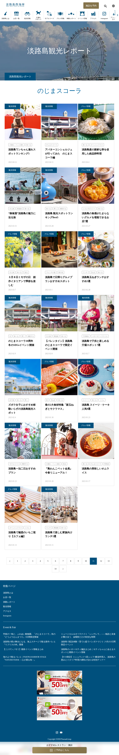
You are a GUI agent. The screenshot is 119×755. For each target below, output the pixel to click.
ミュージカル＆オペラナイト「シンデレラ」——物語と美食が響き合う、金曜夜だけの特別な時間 (88, 635)
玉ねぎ (92, 272)
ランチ (85, 272)
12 (101, 561)
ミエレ (102, 400)
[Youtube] (61, 732)
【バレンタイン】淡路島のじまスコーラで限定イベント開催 (58, 345)
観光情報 (27, 18)
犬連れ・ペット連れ (16, 145)
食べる (28, 145)
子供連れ (86, 336)
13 (109, 561)
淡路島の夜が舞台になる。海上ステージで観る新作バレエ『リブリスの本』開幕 (29, 643)
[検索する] (105, 5)
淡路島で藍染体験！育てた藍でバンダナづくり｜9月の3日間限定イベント (88, 643)
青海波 (106, 464)
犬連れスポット (38, 18)
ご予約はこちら (61, 750)
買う (55, 208)
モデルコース (49, 18)
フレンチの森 (50, 272)
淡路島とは (5, 18)
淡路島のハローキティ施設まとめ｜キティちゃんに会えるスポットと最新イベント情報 (88, 651)
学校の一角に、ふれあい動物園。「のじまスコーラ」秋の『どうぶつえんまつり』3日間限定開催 (29, 635)
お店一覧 (16, 18)
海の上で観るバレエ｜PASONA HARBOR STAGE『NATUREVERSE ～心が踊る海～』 (24, 658)
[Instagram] (56, 732)
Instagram (104, 18)
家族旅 (19, 208)
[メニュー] (113, 5)
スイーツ (86, 400)
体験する (63, 208)
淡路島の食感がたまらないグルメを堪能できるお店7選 (95, 217)
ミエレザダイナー (89, 208)
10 (86, 561)
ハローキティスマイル (100, 336)
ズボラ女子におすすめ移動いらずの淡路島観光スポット (22, 408)
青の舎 (60, 272)
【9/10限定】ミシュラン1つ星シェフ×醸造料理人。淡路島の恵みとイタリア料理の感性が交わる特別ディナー (88, 658)
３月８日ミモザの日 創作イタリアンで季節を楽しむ (22, 281)
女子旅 (11, 400)
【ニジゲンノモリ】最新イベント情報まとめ (23, 649)
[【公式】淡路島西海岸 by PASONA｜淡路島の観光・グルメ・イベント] (59, 5)
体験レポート (71, 18)
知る (26, 272)
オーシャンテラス (96, 145)
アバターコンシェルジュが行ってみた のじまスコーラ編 (58, 153)
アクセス (93, 18)
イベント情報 (82, 18)
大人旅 (11, 208)
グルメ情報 (60, 18)
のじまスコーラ (51, 145)
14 (55, 569)
